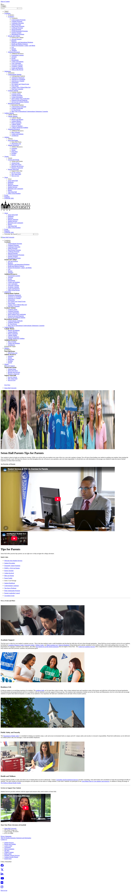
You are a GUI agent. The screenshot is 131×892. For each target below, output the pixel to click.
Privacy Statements (6, 836)
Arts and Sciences (16, 39)
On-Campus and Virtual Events (20, 84)
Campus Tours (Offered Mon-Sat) (20, 87)
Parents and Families (10, 844)
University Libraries (17, 65)
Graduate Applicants (17, 108)
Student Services (12, 187)
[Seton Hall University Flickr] (2, 883)
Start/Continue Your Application (20, 98)
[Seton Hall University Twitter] (3, 870)
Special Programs (16, 29)
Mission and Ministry (17, 119)
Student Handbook (9, 583)
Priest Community (16, 122)
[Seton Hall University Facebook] (3, 866)
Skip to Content (5, 1)
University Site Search (10, 234)
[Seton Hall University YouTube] (3, 879)
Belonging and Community (15, 188)
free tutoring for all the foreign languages (47, 646)
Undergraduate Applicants (18, 106)
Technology (7, 847)
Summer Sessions (16, 32)
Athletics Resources (13, 145)
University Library (29, 645)
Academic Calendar (17, 66)
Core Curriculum (16, 63)
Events (6, 195)
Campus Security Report (11, 857)
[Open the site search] (1, 3)
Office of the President (14, 193)
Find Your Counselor (17, 89)
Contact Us (4, 839)
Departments (15, 60)
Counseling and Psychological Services (67, 779)
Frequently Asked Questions (12, 565)
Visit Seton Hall (12, 192)
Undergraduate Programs (18, 20)
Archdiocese (14, 135)
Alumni (6, 156)
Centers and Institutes (17, 61)
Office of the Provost (17, 69)
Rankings (10, 184)
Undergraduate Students (14, 74)
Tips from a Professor (10, 588)
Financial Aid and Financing (19, 100)
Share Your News (16, 164)
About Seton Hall (13, 180)
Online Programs (16, 24)
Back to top (4, 890)
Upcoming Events (9, 595)
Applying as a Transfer (17, 81)
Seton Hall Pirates (13, 140)
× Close (3, 6)
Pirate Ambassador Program (12, 590)
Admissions (7, 71)
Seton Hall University (10, 388)
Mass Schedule (15, 132)
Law (12, 47)
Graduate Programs (16, 21)
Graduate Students (13, 90)
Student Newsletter (9, 563)
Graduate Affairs (16, 94)
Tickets (13, 150)
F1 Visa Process (15, 110)
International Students (14, 103)
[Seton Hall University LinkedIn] (2, 874)
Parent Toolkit (8, 578)
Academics (7, 13)
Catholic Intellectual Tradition (19, 127)
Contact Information (17, 97)
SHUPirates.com (16, 143)
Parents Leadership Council (12, 593)
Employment (7, 858)
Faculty (13, 58)
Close (6, 11)
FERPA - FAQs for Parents (12, 568)
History (10, 190)
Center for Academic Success (86, 646)
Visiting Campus (9, 852)
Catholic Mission (9, 113)
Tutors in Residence (64, 645)
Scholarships (15, 82)
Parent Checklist (8, 570)
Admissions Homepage (18, 77)
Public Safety (8, 854)
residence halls (40, 690)
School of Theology (17, 126)
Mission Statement (13, 185)
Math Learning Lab (52, 645)
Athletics (6, 137)
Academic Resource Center (16, 645)
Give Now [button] (7, 385)
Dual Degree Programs (17, 26)
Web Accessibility (9, 849)
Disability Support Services (12, 855)
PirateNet (7, 196)
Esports (13, 155)
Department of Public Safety (11, 736)
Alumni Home (15, 163)
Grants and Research (17, 68)
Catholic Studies (16, 124)
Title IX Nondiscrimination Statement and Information (16, 838)
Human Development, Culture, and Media (23, 45)
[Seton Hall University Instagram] (2, 887)
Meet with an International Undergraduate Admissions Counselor (29, 111)
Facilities (13, 153)
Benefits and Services (17, 166)
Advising (14, 57)
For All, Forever (15, 172)
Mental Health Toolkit (11, 783)
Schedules (14, 148)
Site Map (6, 850)
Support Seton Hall (13, 169)
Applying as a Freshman (18, 79)
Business (13, 40)
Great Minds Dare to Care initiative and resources (95, 781)
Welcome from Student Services (13, 560)
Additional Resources (14, 52)
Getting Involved (9, 573)
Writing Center (39, 645)
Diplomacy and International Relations (22, 42)
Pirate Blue (14, 151)
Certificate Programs (17, 28)
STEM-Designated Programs (19, 31)
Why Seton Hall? (16, 174)
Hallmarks (11, 182)
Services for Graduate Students (20, 102)
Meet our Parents (9, 575)
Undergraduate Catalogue (11, 585)
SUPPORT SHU (9, 198)
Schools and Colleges (14, 36)
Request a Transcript (17, 167)
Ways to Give (15, 176)
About (6, 177)
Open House (15, 85)
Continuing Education (17, 23)
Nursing (13, 48)
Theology (14, 50)
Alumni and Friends (13, 159)
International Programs (17, 34)
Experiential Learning (17, 55)
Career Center (8, 846)
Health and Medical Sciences (19, 44)
